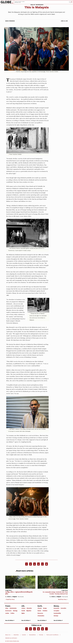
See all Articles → (9, 620)
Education (29, 608)
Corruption (56, 610)
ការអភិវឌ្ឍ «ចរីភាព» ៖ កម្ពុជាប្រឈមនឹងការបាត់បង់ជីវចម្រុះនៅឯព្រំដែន (19, 592)
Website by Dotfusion (11, 638)
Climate (40, 608)
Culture (23, 608)
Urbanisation (41, 615)
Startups (56, 615)
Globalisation (13, 608)
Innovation (63, 608)
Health (23, 610)
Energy (45, 608)
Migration (28, 610)
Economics (56, 608)
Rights (23, 613)
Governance (8, 610)
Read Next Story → (63, 599)
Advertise (16, 634)
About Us (7, 634)
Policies (41, 634)
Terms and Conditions (52, 634)
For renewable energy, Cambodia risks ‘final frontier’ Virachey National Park (55, 592)
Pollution (45, 610)
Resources (40, 613)
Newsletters (32, 634)
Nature (39, 610)
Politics (12, 613)
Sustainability (57, 613)
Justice (7, 613)
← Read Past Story (10, 599)
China (6, 608)
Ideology (15, 610)
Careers (24, 634)
